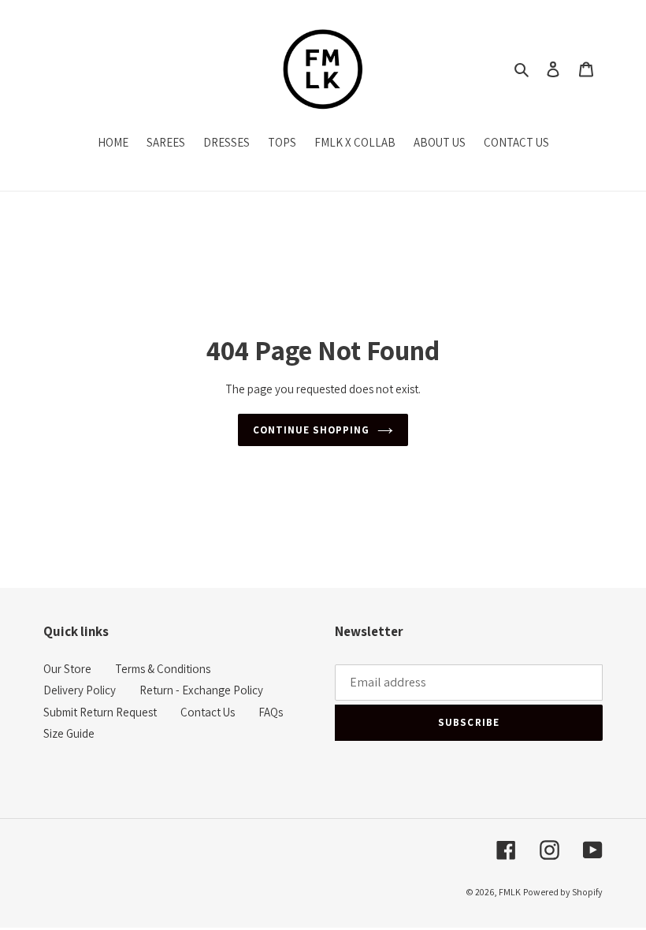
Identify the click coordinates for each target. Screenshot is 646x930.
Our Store (67, 668)
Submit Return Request (100, 712)
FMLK (510, 892)
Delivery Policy (79, 690)
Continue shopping (311, 430)
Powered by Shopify (563, 892)
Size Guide (69, 733)
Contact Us (207, 712)
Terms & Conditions (162, 668)
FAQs (270, 712)
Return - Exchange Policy (201, 690)
